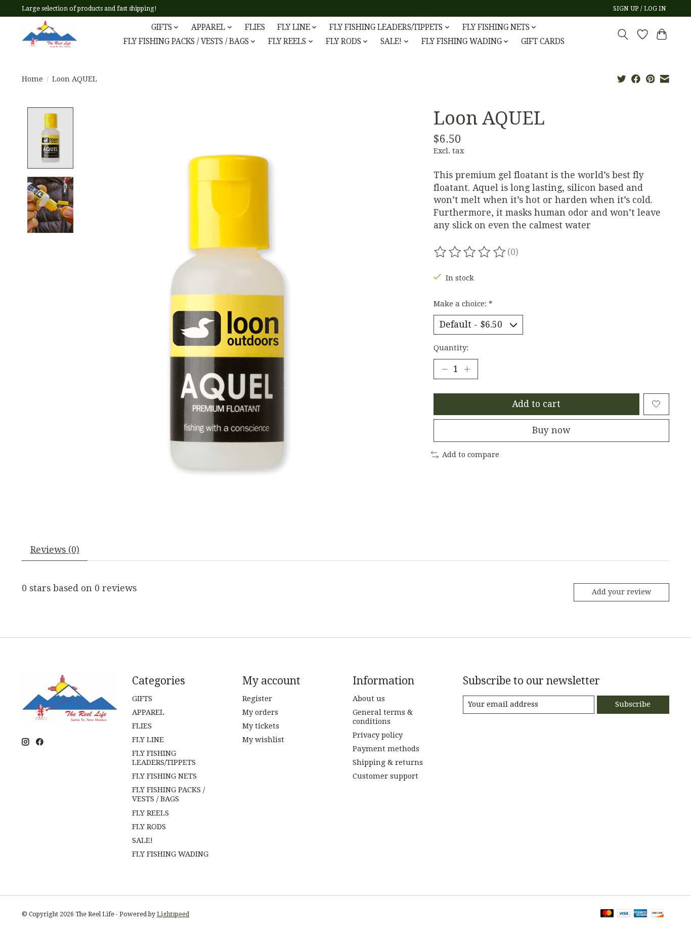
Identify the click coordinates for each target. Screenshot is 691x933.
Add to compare (470, 454)
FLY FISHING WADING (170, 854)
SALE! (142, 840)
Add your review (621, 592)
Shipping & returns (388, 762)
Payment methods (386, 748)
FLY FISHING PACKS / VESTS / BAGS (168, 794)
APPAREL (148, 712)
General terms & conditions (383, 717)
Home (32, 79)
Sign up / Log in (639, 8)
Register (257, 698)
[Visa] (623, 914)
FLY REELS (150, 813)
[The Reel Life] (49, 34)
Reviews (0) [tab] (54, 550)
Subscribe (633, 704)
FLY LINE (148, 739)
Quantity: (451, 347)
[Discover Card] (657, 914)
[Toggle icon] (623, 34)
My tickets (260, 726)
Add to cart (536, 404)
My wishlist (263, 739)
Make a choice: (463, 303)
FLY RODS (149, 826)
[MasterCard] (607, 914)
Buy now (551, 430)
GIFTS (142, 698)
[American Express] (640, 914)
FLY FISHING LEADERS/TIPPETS (164, 758)
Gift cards (543, 41)
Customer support (385, 776)
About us (369, 698)
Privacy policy (378, 735)
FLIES (255, 27)
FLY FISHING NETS (164, 776)
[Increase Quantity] (467, 369)
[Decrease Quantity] (445, 369)
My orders (260, 712)
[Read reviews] (470, 252)
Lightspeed (173, 914)
